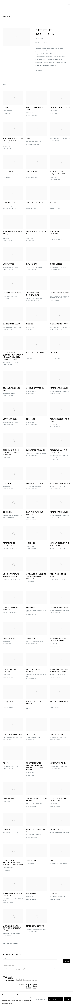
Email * (5, 958)
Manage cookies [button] (41, 999)
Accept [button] (67, 999)
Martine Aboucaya (6, 5)
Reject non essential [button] (55, 999)
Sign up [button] (66, 961)
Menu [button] (68, 5)
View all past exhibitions (11, 944)
